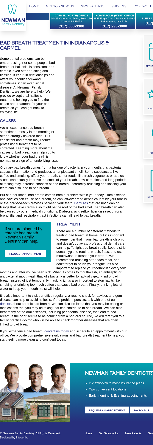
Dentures (81, 203)
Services (119, 6)
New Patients (92, 6)
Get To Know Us (60, 6)
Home (34, 6)
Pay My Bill (142, 410)
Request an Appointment (107, 410)
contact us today (56, 331)
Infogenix (21, 437)
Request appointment (25, 253)
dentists (6, 304)
